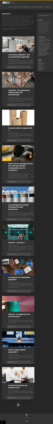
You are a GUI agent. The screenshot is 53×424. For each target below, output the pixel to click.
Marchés (10, 6)
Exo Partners (41, 62)
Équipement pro (12, 67)
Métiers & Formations (17, 6)
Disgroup (40, 61)
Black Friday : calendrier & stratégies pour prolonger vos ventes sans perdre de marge (44, 54)
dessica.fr (40, 67)
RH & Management (26, 6)
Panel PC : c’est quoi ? (16, 243)
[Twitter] (13, 2)
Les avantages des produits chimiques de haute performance (18, 207)
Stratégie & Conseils (35, 6)
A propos (46, 6)
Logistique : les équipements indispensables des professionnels (19, 92)
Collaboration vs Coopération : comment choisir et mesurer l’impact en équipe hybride (45, 40)
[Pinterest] (12, 2)
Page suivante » (18, 405)
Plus (41, 6)
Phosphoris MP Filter (42, 63)
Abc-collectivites (41, 66)
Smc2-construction (42, 68)
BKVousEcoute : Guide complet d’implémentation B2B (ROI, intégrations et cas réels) (44, 50)
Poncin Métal (41, 69)
